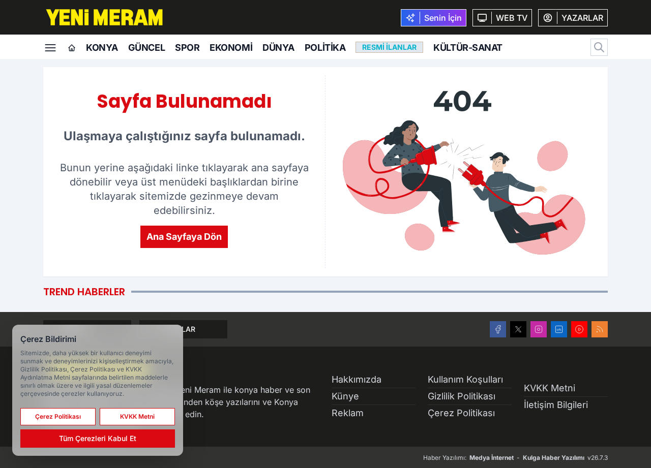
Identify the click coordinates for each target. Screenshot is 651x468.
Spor (187, 47)
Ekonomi (231, 47)
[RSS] (599, 329)
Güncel (146, 47)
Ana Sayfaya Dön (184, 236)
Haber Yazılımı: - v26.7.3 (515, 457)
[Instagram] (538, 329)
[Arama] (599, 47)
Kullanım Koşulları (465, 379)
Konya (102, 47)
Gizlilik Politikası (461, 396)
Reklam (348, 413)
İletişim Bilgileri (556, 404)
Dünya (278, 47)
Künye (345, 396)
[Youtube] (579, 329)
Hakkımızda (356, 379)
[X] (518, 329)
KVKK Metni (549, 388)
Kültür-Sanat (467, 47)
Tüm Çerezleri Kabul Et (97, 438)
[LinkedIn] (559, 329)
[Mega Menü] (50, 47)
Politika (325, 47)
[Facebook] (498, 329)
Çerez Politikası (461, 413)
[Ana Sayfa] (72, 48)
